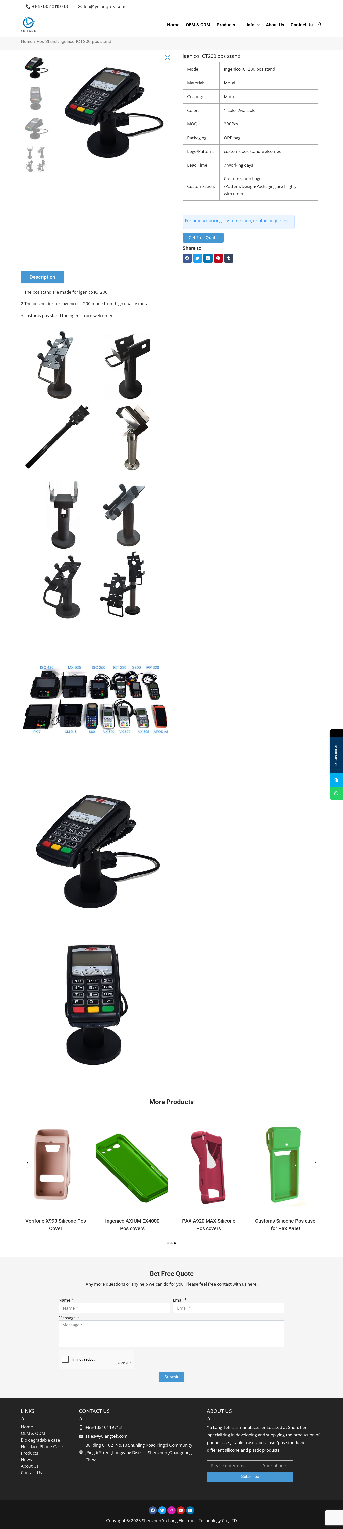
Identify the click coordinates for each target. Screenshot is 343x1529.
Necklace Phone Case (42, 1446)
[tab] (42, 277)
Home (173, 24)
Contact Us (302, 24)
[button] (187, 258)
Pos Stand (47, 41)
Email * (180, 1300)
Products (226, 24)
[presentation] (28, 1163)
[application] (237, 25)
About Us (275, 24)
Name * (66, 1300)
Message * (69, 1317)
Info (250, 24)
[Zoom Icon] (168, 58)
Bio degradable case (40, 1440)
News (26, 1459)
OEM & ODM (198, 24)
